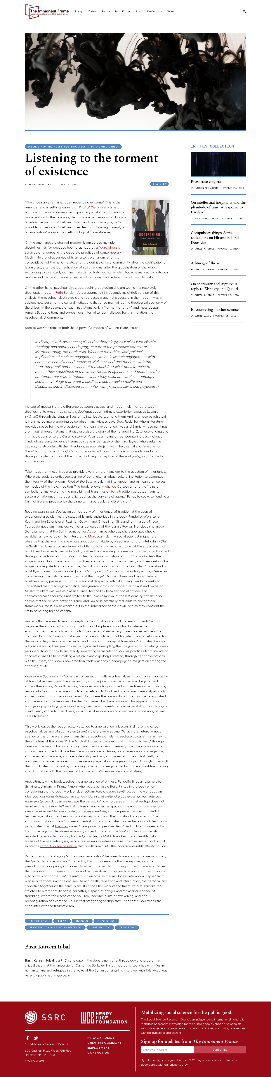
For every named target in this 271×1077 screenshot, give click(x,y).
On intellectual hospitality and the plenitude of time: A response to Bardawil (218, 207)
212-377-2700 (34, 1061)
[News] (27, 1038)
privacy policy (178, 1064)
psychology (106, 921)
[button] (160, 11)
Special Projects (147, 11)
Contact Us (98, 1052)
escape (73, 801)
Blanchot (61, 826)
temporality (100, 927)
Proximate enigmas (206, 182)
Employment (98, 1047)
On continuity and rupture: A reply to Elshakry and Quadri (214, 286)
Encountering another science (215, 310)
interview (131, 970)
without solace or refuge (58, 846)
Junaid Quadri (203, 315)
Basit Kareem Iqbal (40, 184)
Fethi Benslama (66, 293)
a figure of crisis (108, 247)
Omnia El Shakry (204, 269)
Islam (62, 921)
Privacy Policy (101, 1037)
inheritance (38, 921)
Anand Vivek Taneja (206, 218)
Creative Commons (104, 1042)
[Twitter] (36, 1038)
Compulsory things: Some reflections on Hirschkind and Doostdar (215, 238)
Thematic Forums (99, 11)
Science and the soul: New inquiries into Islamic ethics (73, 146)
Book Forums (123, 11)
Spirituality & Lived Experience (55, 927)
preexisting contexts (135, 551)
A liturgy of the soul (207, 263)
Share (158, 183)
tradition (126, 927)
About (170, 11)
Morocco (82, 921)
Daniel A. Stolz (204, 248)
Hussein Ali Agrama (206, 188)
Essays (79, 11)
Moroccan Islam (100, 536)
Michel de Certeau (115, 486)
